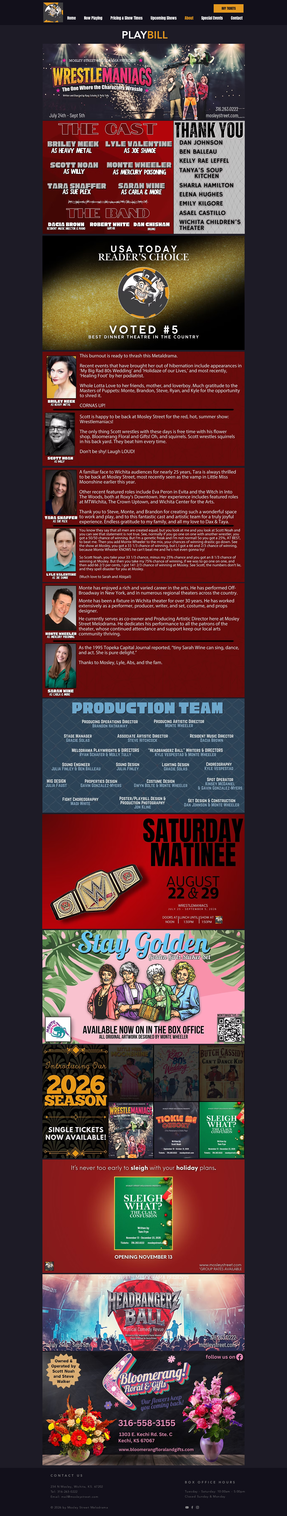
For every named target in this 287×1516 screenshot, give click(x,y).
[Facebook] (192, 1507)
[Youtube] (187, 1507)
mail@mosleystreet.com (79, 1497)
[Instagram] (197, 1507)
